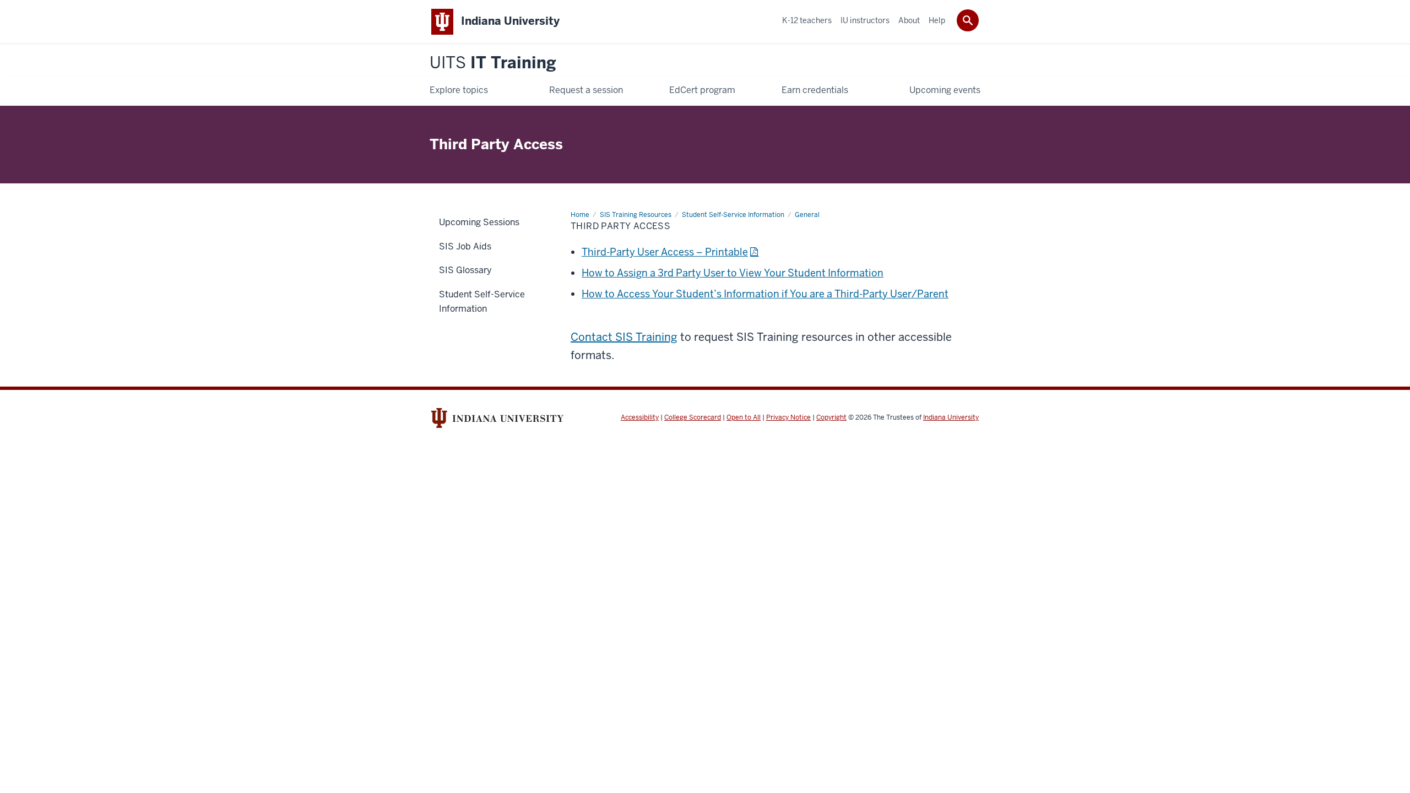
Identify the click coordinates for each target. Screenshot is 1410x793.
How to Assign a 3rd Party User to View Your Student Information (732, 273)
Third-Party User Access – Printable (665, 252)
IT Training (493, 63)
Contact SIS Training (624, 337)
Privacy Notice (788, 417)
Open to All (743, 417)
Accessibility (640, 417)
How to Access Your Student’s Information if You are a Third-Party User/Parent (765, 293)
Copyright (831, 417)
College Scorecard (692, 417)
